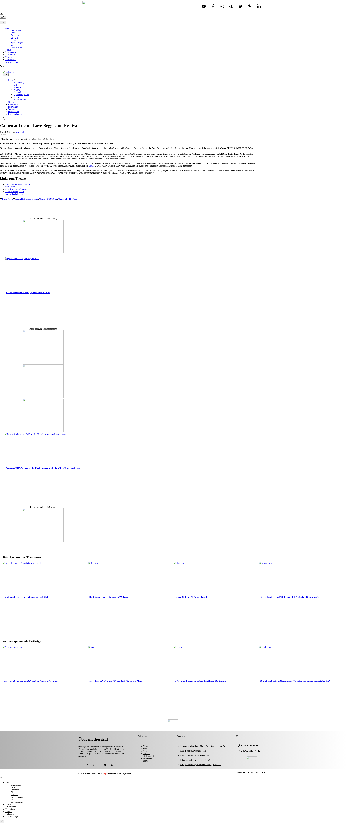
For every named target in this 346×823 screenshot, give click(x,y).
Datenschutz (253, 773)
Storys (8, 50)
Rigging (14, 37)
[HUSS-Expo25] (43, 432)
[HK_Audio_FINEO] (43, 363)
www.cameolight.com (14, 191)
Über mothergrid (12, 62)
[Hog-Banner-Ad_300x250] (43, 253)
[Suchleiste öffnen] (2, 14)
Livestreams (10, 52)
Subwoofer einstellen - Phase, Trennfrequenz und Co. (203, 746)
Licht (13, 33)
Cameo (92, 166)
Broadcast (15, 35)
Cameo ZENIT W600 (67, 199)
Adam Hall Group (23, 199)
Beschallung (16, 30)
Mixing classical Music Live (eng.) (195, 760)
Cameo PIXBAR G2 (48, 199)
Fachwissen (10, 54)
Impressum (240, 773)
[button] (1, 777)
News (7, 28)
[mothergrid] (8, 72)
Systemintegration (18, 42)
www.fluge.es (11, 187)
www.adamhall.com (14, 194)
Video (13, 45)
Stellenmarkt (10, 59)
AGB (263, 773)
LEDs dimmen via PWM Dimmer (194, 755)
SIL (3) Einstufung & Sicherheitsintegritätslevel (200, 764)
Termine (8, 57)
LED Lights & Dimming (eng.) (193, 751)
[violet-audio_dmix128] (43, 397)
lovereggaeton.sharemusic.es (17, 184)
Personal (14, 40)
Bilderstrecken (17, 47)
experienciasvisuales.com (16, 189)
